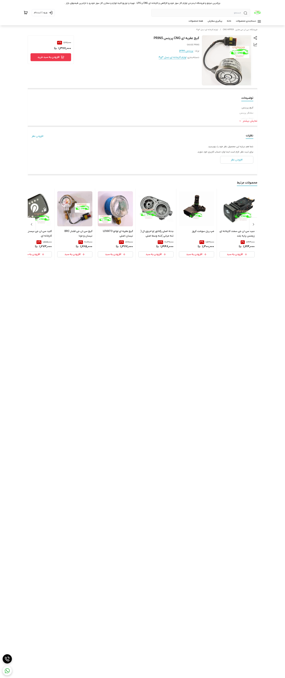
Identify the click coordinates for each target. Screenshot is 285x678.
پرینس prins (186, 50)
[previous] (253, 224)
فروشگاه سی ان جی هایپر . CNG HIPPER (240, 29)
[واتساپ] (7, 670)
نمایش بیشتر (250, 121)
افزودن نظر (37, 136)
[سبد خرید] (26, 13)
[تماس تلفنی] (7, 658)
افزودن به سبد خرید (48, 57)
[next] (31, 224)
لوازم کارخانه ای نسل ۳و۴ (207, 29)
